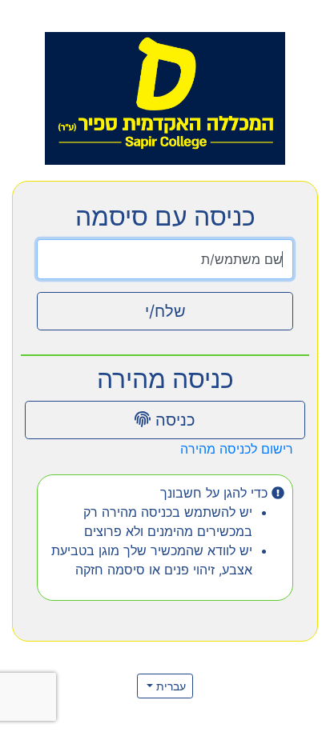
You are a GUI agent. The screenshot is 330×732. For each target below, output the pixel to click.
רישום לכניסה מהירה (236, 449)
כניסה (173, 420)
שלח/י (165, 311)
